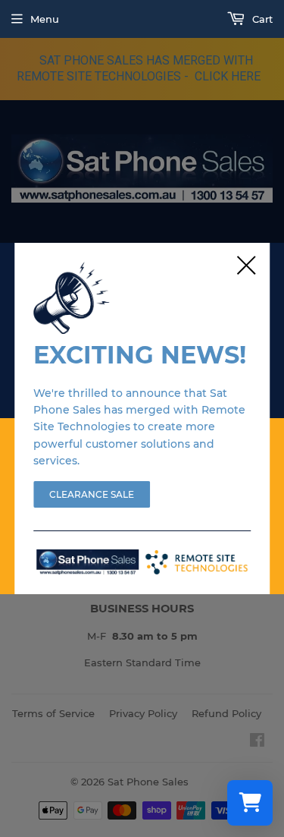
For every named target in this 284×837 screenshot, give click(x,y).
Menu (44, 19)
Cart (261, 19)
